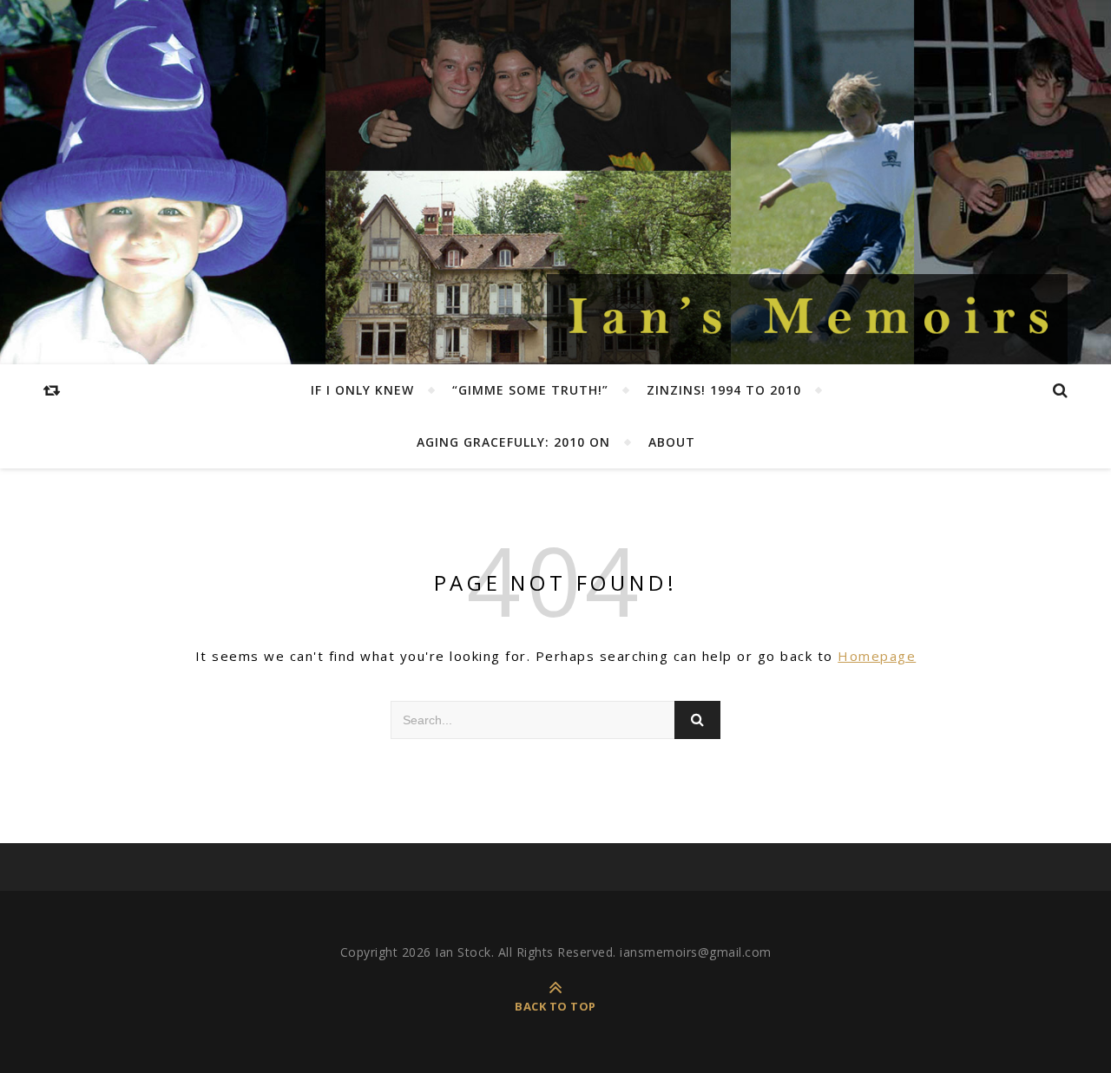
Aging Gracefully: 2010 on (513, 442)
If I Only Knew (362, 390)
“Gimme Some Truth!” (530, 390)
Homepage (877, 655)
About (671, 442)
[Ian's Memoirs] (807, 319)
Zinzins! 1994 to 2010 (724, 390)
